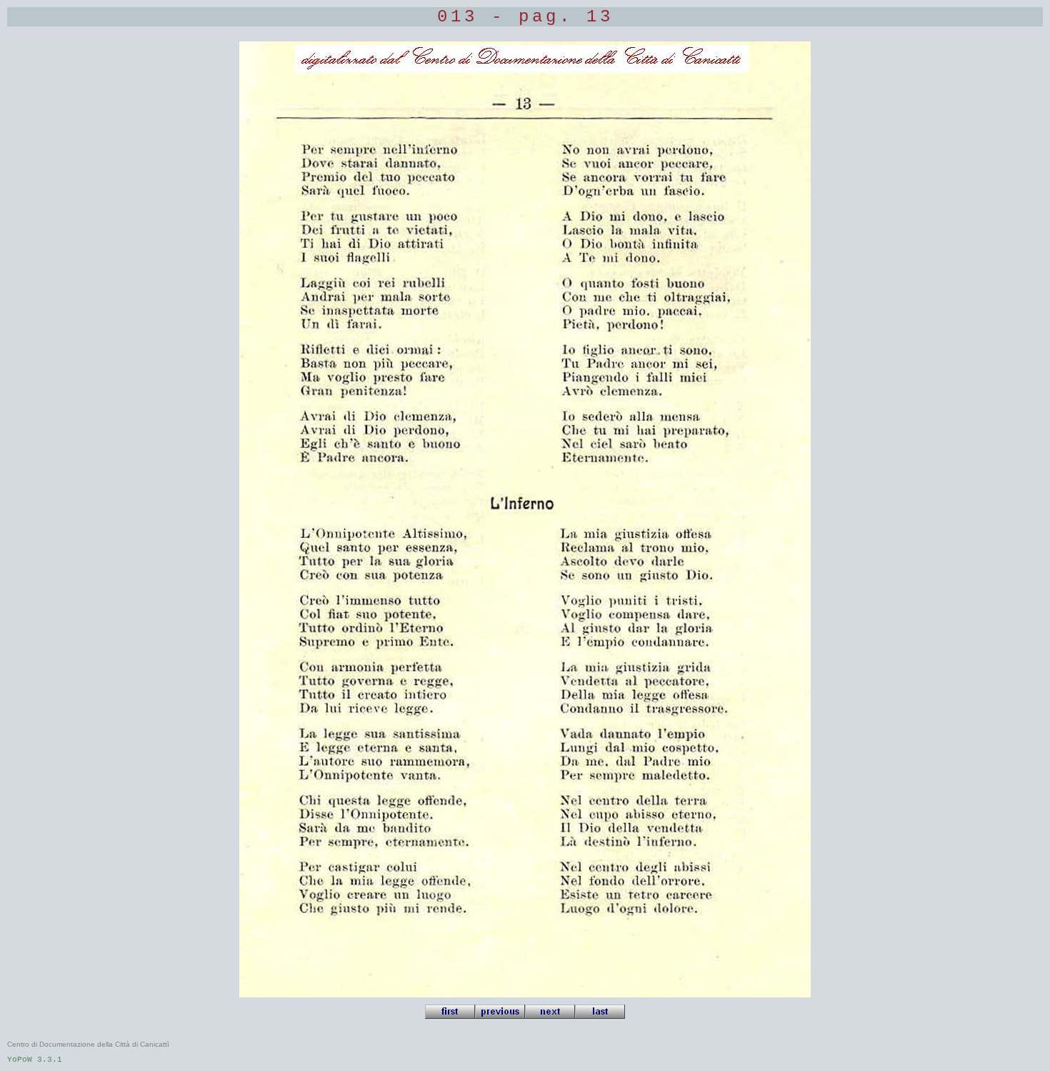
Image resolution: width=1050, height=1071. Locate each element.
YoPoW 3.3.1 (34, 1059)
